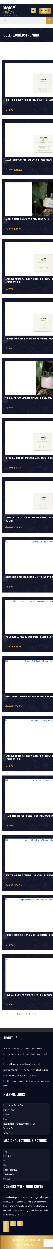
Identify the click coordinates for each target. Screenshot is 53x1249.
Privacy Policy (9, 1109)
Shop (5, 1119)
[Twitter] (6, 1223)
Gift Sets (6, 1178)
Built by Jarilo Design (26, 1244)
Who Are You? (9, 1128)
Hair (5, 1165)
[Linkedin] (20, 1223)
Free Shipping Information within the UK (19, 1123)
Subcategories (16, 50)
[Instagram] (13, 1223)
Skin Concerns (9, 1174)
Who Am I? (7, 1132)
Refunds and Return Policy (14, 1105)
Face (5, 1160)
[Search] (49, 20)
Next (34, 1014)
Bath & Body (8, 1155)
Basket (6, 1114)
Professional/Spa (10, 1169)
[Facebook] (6, 1229)
